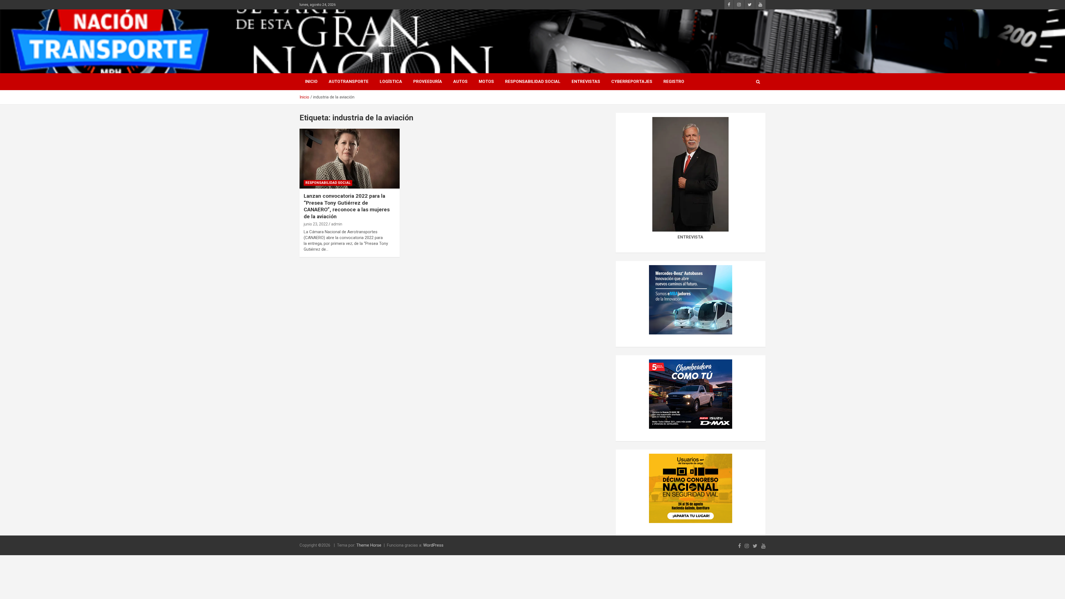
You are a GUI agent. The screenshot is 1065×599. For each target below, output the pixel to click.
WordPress (433, 545)
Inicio (311, 81)
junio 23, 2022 (316, 224)
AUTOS (460, 81)
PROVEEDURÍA (427, 81)
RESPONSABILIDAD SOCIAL (533, 81)
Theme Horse (368, 545)
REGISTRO (673, 81)
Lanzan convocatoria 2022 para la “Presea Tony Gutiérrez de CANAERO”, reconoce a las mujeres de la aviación (347, 206)
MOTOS (486, 81)
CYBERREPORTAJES (631, 81)
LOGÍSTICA (391, 81)
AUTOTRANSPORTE (349, 81)
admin (336, 224)
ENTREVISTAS (586, 81)
